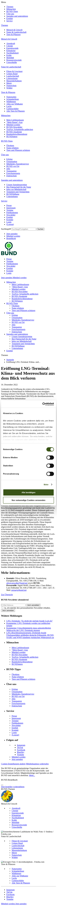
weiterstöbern (18, 787)
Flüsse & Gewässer (14, 71)
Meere (9, 83)
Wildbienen (11, 101)
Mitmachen (11, 9)
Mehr (46, 484)
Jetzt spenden (11, 234)
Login (8, 222)
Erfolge (9, 159)
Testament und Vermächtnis (17, 192)
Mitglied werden (13, 125)
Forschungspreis (13, 173)
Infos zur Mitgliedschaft (16, 189)
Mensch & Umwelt (14, 30)
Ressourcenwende (14, 60)
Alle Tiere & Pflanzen (15, 111)
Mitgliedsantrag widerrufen (37, 764)
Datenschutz (11, 176)
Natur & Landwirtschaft (16, 32)
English (9, 18)
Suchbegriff (6, 229)
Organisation (11, 161)
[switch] (50, 457)
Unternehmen (12, 196)
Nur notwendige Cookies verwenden (28, 500)
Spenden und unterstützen (17, 16)
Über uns (10, 14)
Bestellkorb (11, 238)
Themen (9, 7)
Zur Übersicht (7, 594)
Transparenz (11, 171)
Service (9, 21)
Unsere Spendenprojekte (16, 185)
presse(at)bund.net (19, 590)
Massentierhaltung (14, 81)
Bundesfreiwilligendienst (16, 134)
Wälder (9, 88)
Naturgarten (11, 97)
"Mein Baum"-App (14, 122)
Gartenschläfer (12, 109)
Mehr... (32, 775)
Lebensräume (12, 78)
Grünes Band (11, 74)
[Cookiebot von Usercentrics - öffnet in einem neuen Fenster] (42, 404)
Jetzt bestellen (7, 787)
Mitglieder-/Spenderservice (17, 164)
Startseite (10, 360)
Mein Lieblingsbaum (15, 120)
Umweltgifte (11, 62)
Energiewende (12, 48)
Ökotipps (10, 145)
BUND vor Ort (12, 166)
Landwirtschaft (12, 76)
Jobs (8, 169)
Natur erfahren (12, 148)
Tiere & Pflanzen (13, 34)
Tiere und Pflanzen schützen (18, 150)
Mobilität (10, 58)
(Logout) (10, 224)
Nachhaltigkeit (12, 53)
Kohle (9, 55)
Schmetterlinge (12, 99)
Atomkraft (10, 43)
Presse (9, 205)
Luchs (9, 106)
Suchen (40, 229)
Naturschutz (11, 85)
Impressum (11, 208)
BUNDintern (11, 136)
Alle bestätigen (28, 492)
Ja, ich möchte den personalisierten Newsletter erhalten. (27, 608)
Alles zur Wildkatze (14, 104)
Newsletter (10, 215)
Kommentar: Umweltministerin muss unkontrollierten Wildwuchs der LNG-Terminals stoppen (28, 629)
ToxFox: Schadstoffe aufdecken (19, 129)
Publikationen (12, 212)
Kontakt (9, 220)
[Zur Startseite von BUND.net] (9, 254)
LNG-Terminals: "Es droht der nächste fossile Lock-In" (29, 621)
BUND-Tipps (12, 11)
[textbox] (23, 229)
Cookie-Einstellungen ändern (13, 764)
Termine (9, 210)
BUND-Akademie (14, 132)
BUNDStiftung (12, 194)
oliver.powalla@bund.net (16, 583)
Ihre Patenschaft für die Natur (18, 187)
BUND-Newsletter (14, 127)
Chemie (9, 46)
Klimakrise (11, 50)
